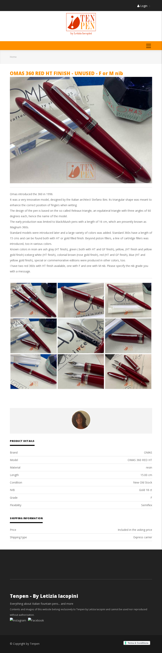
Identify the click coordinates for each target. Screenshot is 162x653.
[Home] (81, 24)
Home (13, 57)
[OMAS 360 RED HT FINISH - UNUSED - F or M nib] (33, 300)
